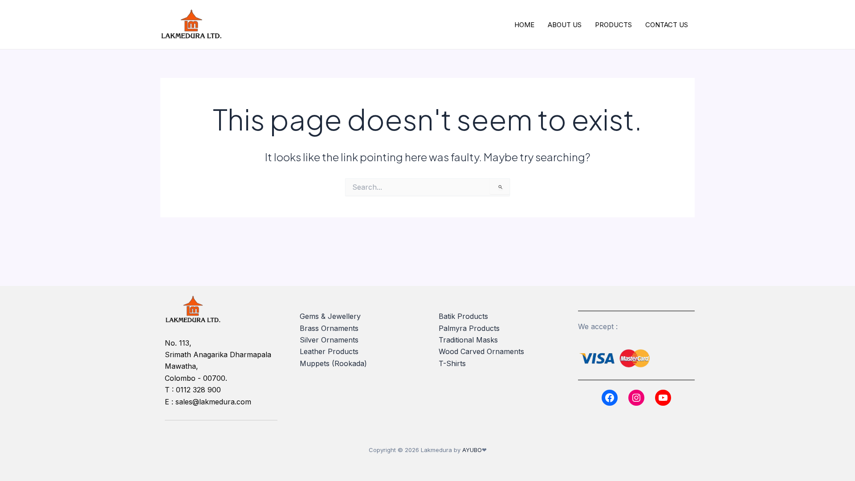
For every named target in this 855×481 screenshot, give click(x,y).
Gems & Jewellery (330, 316)
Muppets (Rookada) (333, 363)
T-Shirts (452, 363)
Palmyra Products (469, 328)
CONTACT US (666, 24)
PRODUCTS (613, 24)
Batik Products (463, 316)
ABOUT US (565, 24)
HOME (524, 24)
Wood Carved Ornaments (481, 351)
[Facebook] (610, 398)
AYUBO (472, 449)
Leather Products (329, 351)
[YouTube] (663, 398)
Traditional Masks (468, 339)
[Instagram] (636, 398)
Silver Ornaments (329, 339)
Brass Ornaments (329, 328)
